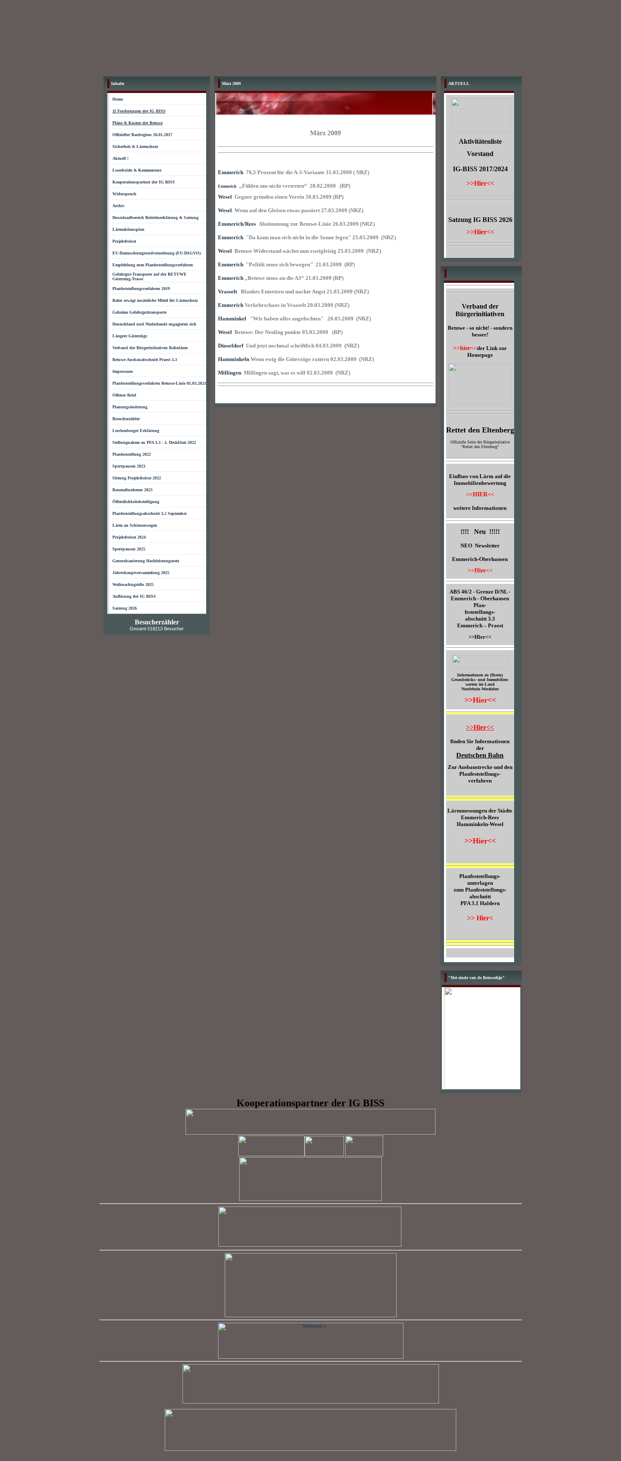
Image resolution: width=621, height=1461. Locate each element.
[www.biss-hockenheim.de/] (310, 1199)
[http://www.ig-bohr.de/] (310, 1133)
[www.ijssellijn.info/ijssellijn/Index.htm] (310, 1357)
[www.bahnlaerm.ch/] (271, 1154)
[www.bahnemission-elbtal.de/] (309, 1245)
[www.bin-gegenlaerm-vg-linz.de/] (310, 1449)
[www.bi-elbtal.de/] (311, 1315)
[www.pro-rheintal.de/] (324, 1154)
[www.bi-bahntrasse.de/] (364, 1154)
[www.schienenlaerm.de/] (310, 1402)
